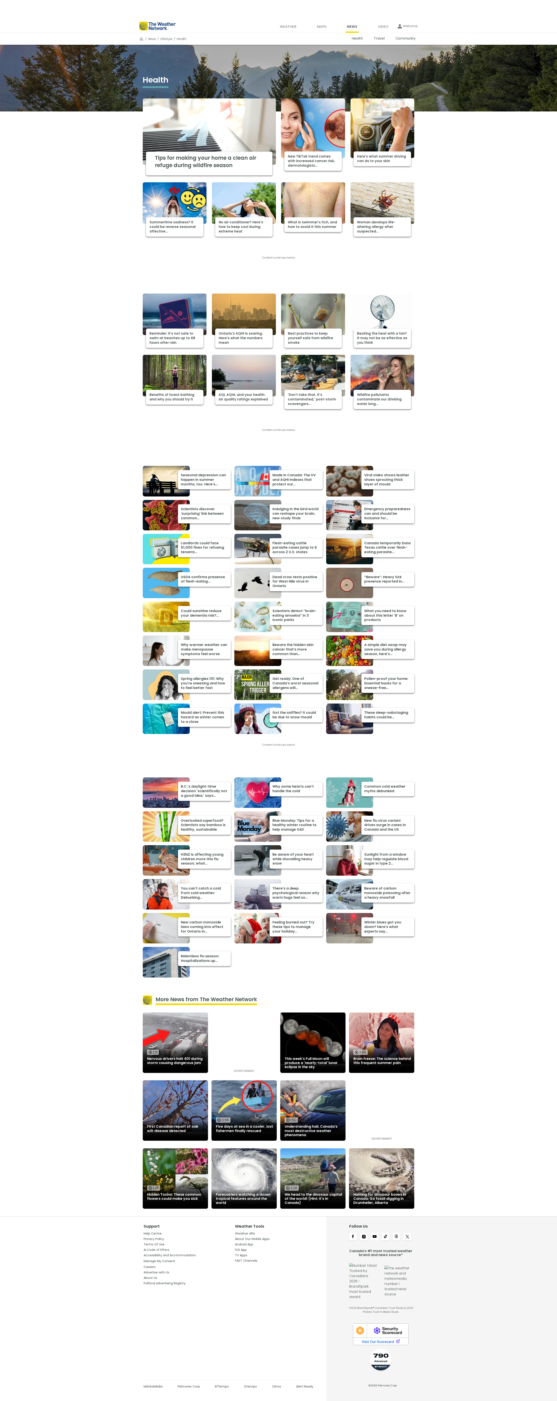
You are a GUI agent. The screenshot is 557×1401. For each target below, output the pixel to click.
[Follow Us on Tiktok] (385, 1237)
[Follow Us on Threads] (396, 1237)
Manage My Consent (159, 1261)
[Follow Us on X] (407, 1237)
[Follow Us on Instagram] (363, 1237)
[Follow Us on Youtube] (374, 1237)
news (152, 39)
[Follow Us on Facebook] (352, 1237)
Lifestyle (166, 39)
